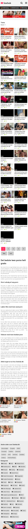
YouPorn (3, 454)
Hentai (22, 485)
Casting (13, 469)
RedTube (15, 454)
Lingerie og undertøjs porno (10, 495)
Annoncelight (4, 448)
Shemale (19, 504)
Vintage (15, 513)
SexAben (22, 454)
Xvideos (3, 457)
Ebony (18, 479)
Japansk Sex (17, 488)
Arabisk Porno (20, 463)
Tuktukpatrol (6, 513)
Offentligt (16, 498)
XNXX (18, 448)
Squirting (17, 507)
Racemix (21, 501)
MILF (22, 495)
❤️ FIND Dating (23, 7)
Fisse (11, 482)
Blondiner (22, 466)
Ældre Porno (15, 517)
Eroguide (12, 448)
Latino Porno (6, 491)
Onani (23, 498)
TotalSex (11, 451)
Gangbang (19, 482)
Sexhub (7, 3)
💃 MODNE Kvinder (14, 7)
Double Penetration (8, 479)
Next (4, 253)
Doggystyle (20, 476)
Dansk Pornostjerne (8, 476)
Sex (13, 504)
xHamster (17, 451)
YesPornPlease (12, 457)
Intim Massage (7, 488)
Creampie (21, 469)
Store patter (6, 510)
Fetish (4, 482)
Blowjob (5, 469)
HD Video (14, 485)
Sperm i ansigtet (7, 507)
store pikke (16, 510)
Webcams (5, 517)
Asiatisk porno (6, 466)
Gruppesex (6, 485)
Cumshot (5, 473)
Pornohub (3, 451)
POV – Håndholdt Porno (9, 501)
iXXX (9, 454)
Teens (24, 510)
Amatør (5, 463)
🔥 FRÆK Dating (5, 7)
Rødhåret (5, 504)
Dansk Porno (14, 473)
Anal (12, 463)
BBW (15, 466)
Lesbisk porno (17, 491)
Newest (2, 24)
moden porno (6, 498)
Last (11, 253)
